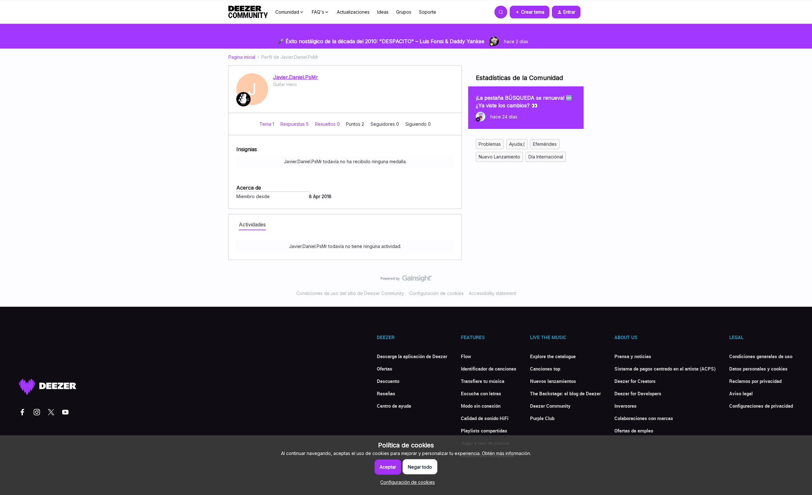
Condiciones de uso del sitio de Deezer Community (350, 293)
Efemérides (545, 144)
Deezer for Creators (635, 381)
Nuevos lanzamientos (553, 381)
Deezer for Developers (637, 393)
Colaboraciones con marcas (643, 418)
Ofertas (384, 368)
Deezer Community (550, 406)
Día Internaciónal (545, 156)
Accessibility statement (492, 293)
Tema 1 (267, 124)
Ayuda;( (517, 144)
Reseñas (386, 393)
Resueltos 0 (328, 124)
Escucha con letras (481, 393)
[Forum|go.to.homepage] (248, 12)
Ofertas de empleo (633, 430)
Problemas (490, 144)
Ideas (383, 12)
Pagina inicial (241, 57)
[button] (529, 12)
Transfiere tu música (482, 381)
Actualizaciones (353, 12)
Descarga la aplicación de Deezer (412, 356)
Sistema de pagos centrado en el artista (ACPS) (665, 368)
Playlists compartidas (484, 430)
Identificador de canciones (488, 368)
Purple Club (542, 418)
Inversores (625, 406)
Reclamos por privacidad (755, 381)
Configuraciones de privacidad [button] (761, 406)
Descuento (388, 381)
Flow (466, 356)
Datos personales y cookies (758, 368)
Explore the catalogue (553, 356)
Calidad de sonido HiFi (484, 418)
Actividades (252, 224)
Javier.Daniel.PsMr (295, 77)
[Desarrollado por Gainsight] (406, 280)
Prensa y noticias (632, 356)
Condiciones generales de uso (760, 356)
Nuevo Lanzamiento (499, 156)
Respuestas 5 (295, 124)
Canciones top (545, 368)
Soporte (427, 12)
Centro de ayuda (394, 406)
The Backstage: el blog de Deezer (565, 393)
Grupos (403, 12)
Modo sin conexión (481, 406)
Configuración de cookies (436, 293)
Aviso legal (741, 393)
